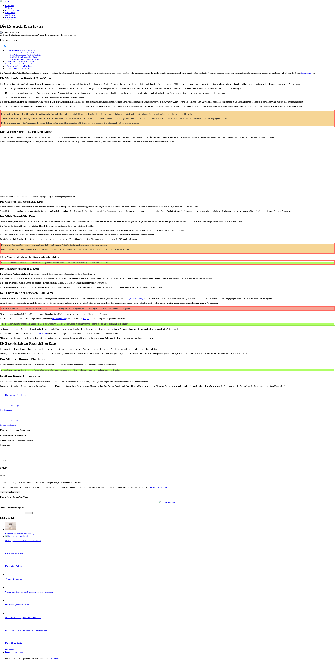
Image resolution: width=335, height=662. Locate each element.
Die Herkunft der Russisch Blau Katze (21, 50)
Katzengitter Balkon (13, 566)
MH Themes (54, 659)
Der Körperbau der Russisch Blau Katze (27, 55)
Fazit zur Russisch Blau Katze (18, 68)
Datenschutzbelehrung (158, 487)
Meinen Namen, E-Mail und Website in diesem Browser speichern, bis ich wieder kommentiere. (42, 482)
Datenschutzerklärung (14, 652)
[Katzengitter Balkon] (10, 562)
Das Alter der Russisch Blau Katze (19, 66)
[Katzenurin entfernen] (10, 549)
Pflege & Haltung (12, 10)
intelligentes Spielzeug (133, 298)
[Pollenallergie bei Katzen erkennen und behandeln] (10, 626)
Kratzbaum (42, 333)
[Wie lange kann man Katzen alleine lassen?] (17, 536)
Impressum (9, 650)
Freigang (86, 318)
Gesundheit (10, 13)
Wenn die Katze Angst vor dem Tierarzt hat (23, 617)
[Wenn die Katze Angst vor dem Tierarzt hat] (10, 613)
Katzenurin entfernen (14, 553)
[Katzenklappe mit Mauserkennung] (10, 529)
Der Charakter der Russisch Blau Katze (21, 61)
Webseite (3, 475)
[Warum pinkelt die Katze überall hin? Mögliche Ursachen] (10, 587)
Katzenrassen (10, 17)
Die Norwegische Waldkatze (17, 605)
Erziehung (9, 5)
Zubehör (8, 20)
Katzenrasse (306, 73)
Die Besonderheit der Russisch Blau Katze (22, 64)
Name (2, 461)
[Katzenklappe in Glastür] (10, 639)
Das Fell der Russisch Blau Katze (25, 57)
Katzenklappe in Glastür (15, 643)
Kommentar (5, 445)
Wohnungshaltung (59, 318)
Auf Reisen (10, 15)
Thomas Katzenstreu (13, 579)
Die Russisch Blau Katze (15, 395)
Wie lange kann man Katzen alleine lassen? (23, 540)
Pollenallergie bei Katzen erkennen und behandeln (26, 630)
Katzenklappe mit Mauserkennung (19, 534)
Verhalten (9, 8)
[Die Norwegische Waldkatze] (10, 600)
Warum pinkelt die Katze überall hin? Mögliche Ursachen (29, 592)
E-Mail (3, 468)
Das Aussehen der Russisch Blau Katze (21, 53)
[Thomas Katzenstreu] (10, 574)
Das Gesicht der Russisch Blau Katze (26, 59)
